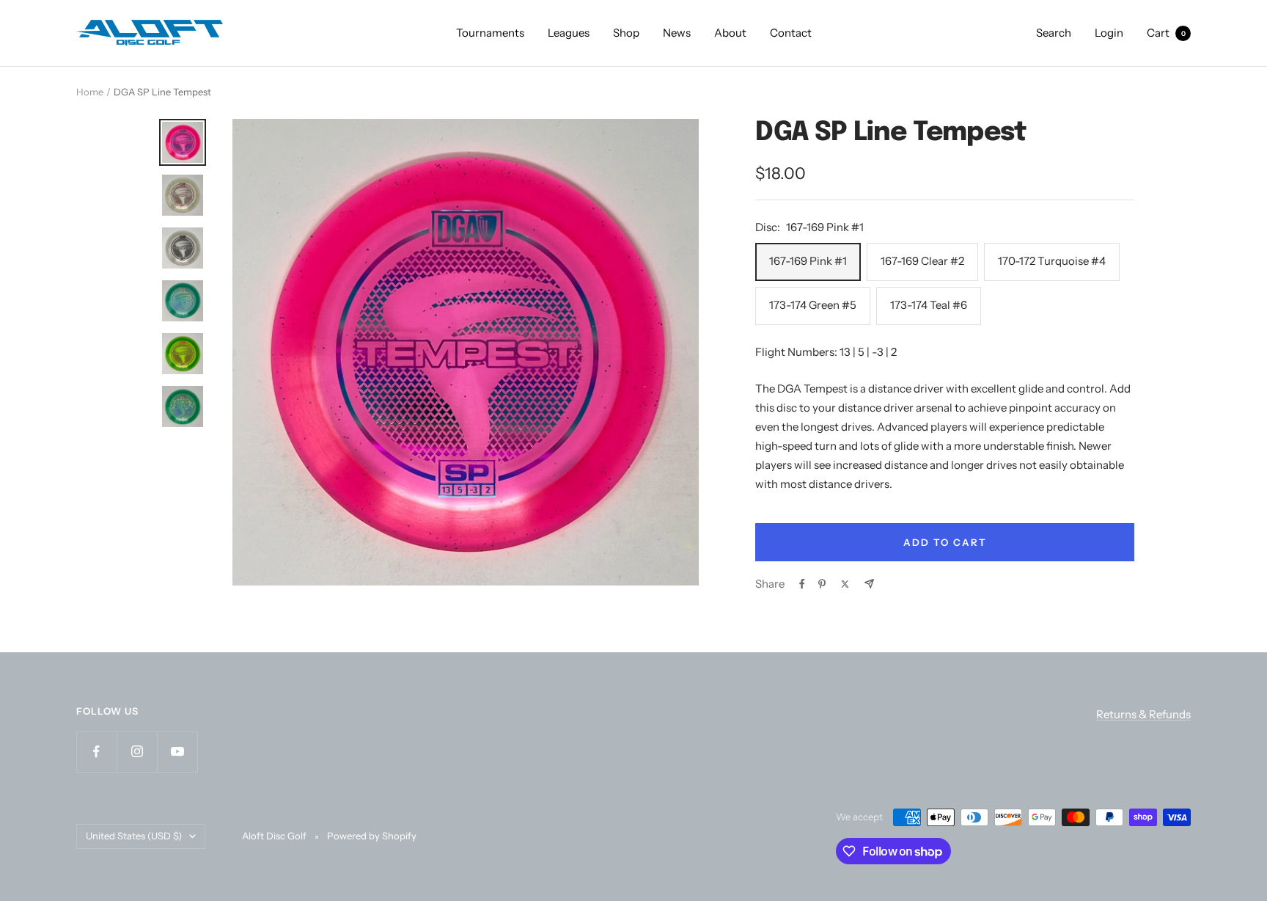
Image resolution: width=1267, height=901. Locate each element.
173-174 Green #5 (812, 305)
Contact (791, 33)
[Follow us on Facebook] (96, 752)
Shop (626, 33)
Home (89, 92)
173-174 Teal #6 (928, 305)
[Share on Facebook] (802, 584)
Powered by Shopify (371, 836)
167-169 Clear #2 (922, 261)
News (677, 33)
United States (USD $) (134, 836)
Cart (1166, 33)
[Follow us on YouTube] (177, 752)
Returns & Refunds (1143, 714)
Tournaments (490, 33)
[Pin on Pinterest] (822, 584)
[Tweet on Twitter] (845, 584)
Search (1053, 33)
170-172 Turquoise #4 (1052, 261)
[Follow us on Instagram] (137, 752)
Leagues (569, 33)
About (730, 33)
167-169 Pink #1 (808, 261)
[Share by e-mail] (869, 583)
